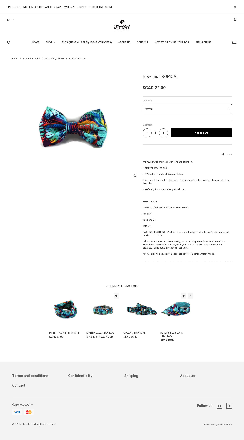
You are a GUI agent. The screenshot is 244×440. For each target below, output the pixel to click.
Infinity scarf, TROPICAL (64, 332)
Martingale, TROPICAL (100, 332)
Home (15, 58)
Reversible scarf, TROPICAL (171, 334)
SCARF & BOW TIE (31, 58)
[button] (187, 108)
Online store (208, 425)
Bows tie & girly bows (54, 58)
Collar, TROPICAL (134, 332)
